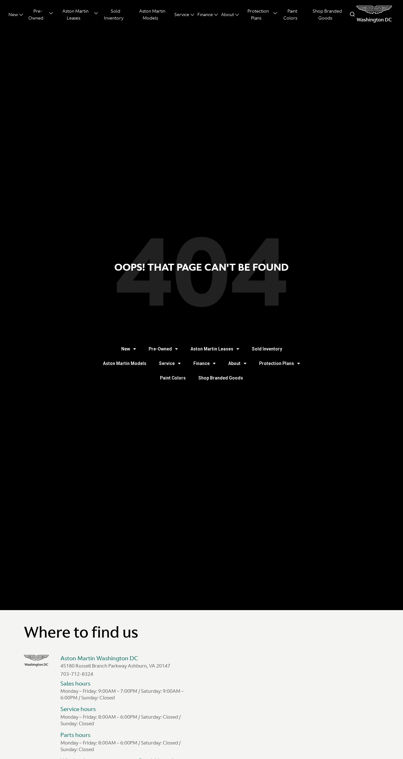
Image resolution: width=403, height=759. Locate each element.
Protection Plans (276, 363)
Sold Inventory (267, 348)
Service (181, 14)
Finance (205, 14)
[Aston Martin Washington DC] (374, 14)
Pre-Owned (160, 348)
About (227, 14)
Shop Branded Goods (220, 377)
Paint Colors (173, 377)
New (13, 14)
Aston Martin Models (124, 363)
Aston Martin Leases (211, 348)
